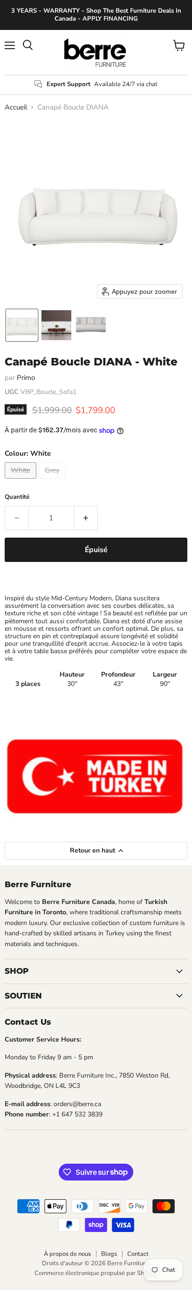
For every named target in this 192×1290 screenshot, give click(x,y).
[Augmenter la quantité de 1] (86, 518)
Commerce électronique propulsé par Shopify (96, 1273)
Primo (26, 377)
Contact (138, 1254)
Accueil (16, 107)
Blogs (109, 1254)
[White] (22, 481)
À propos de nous (67, 1254)
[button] (22, 325)
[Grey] (53, 481)
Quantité (17, 497)
